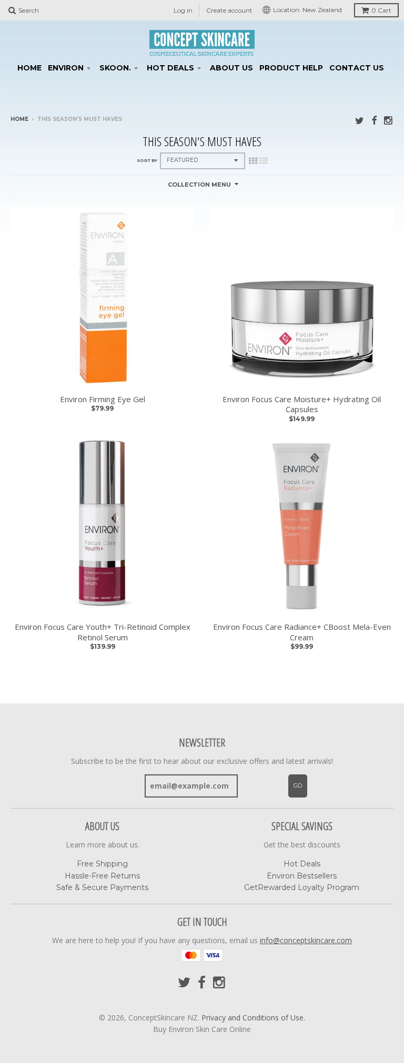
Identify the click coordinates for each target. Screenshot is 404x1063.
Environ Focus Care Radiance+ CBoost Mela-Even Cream (302, 632)
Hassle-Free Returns (102, 876)
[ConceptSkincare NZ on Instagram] (388, 120)
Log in (183, 10)
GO (298, 785)
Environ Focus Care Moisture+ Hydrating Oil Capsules (302, 404)
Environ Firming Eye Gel (102, 399)
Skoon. (115, 68)
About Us (231, 68)
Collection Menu (199, 184)
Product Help (291, 68)
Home (29, 68)
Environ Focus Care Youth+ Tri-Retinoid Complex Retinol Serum (102, 632)
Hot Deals (170, 68)
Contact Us (356, 68)
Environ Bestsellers (302, 876)
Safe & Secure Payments (102, 887)
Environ (66, 68)
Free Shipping (102, 863)
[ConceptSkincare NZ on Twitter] (359, 120)
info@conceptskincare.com (306, 940)
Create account (229, 10)
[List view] (263, 161)
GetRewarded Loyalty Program (301, 887)
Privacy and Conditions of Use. (253, 1018)
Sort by (147, 160)
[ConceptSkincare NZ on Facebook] (374, 120)
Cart (381, 10)
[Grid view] (253, 161)
